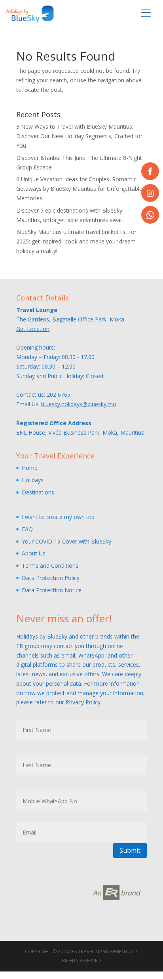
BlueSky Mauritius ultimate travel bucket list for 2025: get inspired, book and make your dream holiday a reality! (76, 241)
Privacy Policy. (84, 702)
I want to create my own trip (58, 517)
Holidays (33, 480)
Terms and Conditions (50, 565)
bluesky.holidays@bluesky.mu (78, 404)
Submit (129, 850)
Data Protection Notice (52, 590)
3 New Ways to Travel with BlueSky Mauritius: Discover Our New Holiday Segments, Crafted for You (79, 136)
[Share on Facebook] (150, 171)
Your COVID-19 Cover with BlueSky (66, 541)
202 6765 (58, 394)
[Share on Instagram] (150, 193)
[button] (145, 12)
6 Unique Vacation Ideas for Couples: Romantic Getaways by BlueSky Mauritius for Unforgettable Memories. (79, 188)
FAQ (27, 529)
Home (30, 467)
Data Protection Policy (51, 578)
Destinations (38, 492)
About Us (33, 553)
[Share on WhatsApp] (150, 215)
